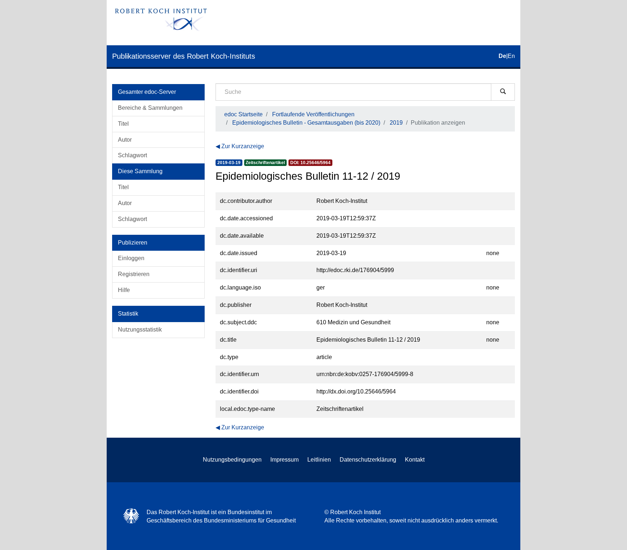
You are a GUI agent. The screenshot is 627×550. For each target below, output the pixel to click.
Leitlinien (319, 460)
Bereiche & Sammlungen (150, 108)
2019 (396, 123)
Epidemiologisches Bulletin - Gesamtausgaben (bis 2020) (306, 123)
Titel (123, 124)
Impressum (284, 460)
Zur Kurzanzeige (242, 146)
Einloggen (131, 258)
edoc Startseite (243, 114)
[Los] (503, 92)
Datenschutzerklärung (368, 460)
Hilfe (124, 290)
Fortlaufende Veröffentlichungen (313, 114)
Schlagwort (132, 155)
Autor (125, 140)
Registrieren (133, 274)
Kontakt (415, 460)
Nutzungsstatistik (140, 329)
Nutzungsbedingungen (232, 460)
